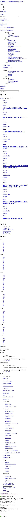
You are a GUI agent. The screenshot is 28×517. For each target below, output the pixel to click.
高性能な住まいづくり (8, 386)
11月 (4, 276)
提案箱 (4, 488)
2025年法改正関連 (7, 383)
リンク (4, 490)
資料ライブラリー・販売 (8, 390)
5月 (3, 246)
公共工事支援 (8, 438)
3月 (3, 249)
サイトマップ (6, 491)
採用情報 (7, 471)
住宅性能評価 (8, 418)
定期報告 (7, 440)
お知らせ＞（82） (7, 226)
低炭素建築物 (8, 430)
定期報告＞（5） (6, 228)
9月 (3, 258)
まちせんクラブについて (11, 406)
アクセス (2, 14)
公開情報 (7, 468)
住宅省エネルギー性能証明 (11, 450)
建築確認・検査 (9, 413)
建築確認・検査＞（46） (8, 229)
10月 (4, 257)
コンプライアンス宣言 (8, 483)
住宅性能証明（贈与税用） (11, 433)
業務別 (10, 478)
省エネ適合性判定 (9, 416)
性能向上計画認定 (9, 428)
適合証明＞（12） (7, 233)
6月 (3, 245)
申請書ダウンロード (7, 457)
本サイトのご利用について (9, 487)
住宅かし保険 (8, 435)
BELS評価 (7, 426)
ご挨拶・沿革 (8, 466)
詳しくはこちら (6, 360)
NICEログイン (6, 399)
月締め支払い (6, 388)
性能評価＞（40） (7, 231)
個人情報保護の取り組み (8, 484)
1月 (3, 251)
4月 (3, 247)
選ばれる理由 (8, 404)
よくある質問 (3, 11)
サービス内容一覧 (9, 411)
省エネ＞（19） (6, 232)
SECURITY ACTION (7, 486)
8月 (3, 242)
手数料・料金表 (6, 455)
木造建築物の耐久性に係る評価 (12, 452)
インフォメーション (7, 381)
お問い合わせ (8, 481)
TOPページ (5, 378)
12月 (4, 275)
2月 (3, 250)
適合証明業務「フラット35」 (12, 423)
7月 (3, 243)
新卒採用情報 (6, 393)
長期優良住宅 (8, 421)
